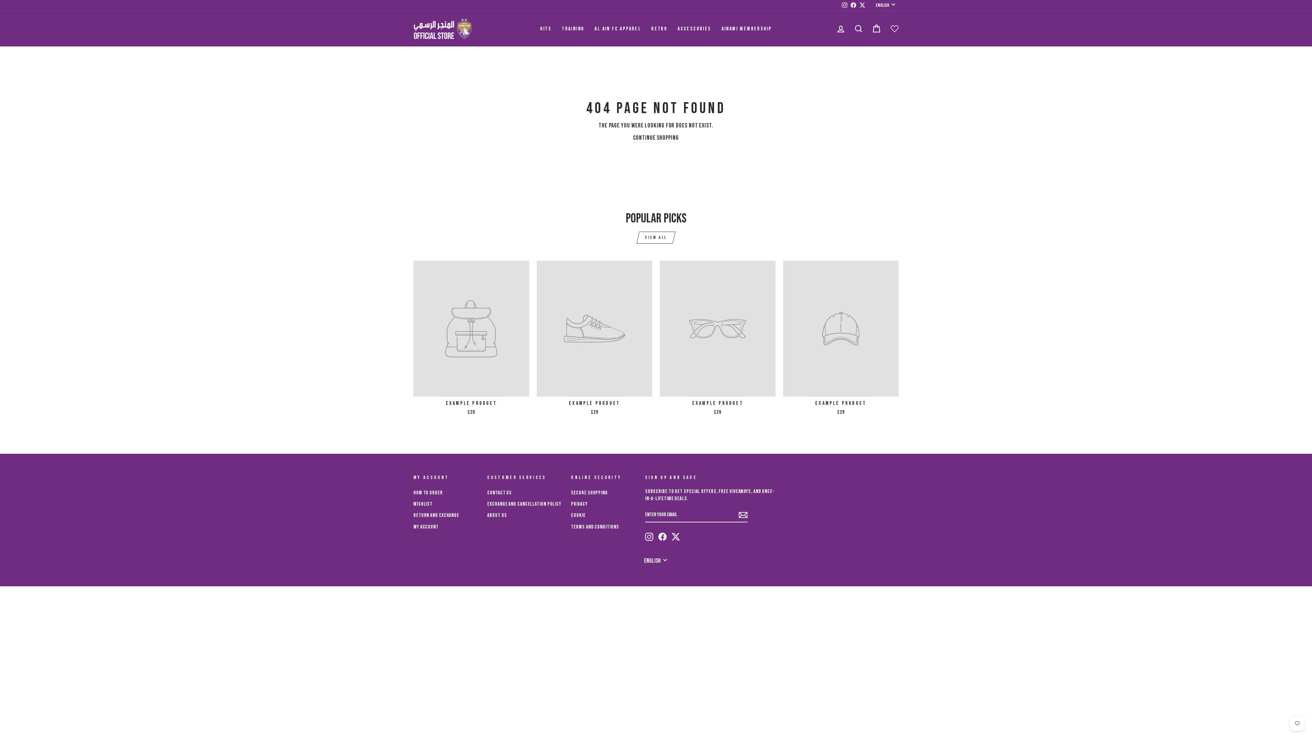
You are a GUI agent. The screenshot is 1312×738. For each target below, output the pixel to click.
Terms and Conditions (595, 527)
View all (656, 237)
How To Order (428, 493)
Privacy (579, 504)
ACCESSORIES (694, 29)
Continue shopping (656, 137)
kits (546, 29)
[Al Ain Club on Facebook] (662, 537)
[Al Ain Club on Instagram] (649, 537)
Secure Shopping (589, 493)
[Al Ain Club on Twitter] (676, 537)
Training (573, 29)
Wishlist (423, 504)
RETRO (659, 29)
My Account (426, 527)
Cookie (578, 515)
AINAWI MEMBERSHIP (747, 29)
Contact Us (499, 493)
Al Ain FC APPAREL (617, 29)
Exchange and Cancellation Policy (524, 504)
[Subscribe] (743, 515)
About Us (497, 515)
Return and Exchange (436, 515)
